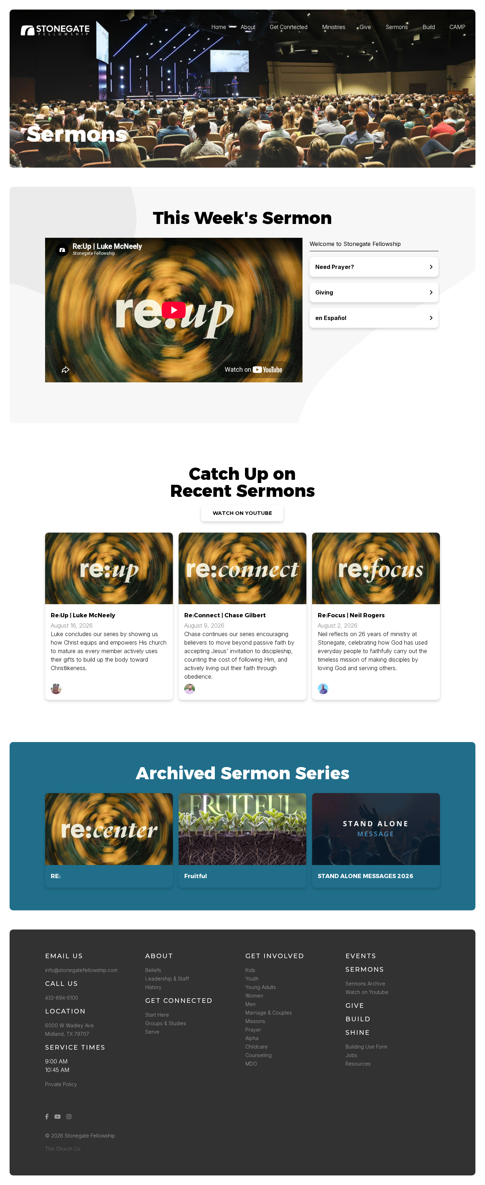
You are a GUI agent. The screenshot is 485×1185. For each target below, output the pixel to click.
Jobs (351, 1055)
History (153, 987)
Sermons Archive (365, 984)
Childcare (256, 1047)
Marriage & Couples (268, 1013)
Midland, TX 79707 (67, 1034)
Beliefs (153, 970)
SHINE (357, 1033)
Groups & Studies (165, 1023)
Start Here (157, 1015)
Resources (358, 1064)
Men (250, 1004)
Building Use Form (366, 1047)
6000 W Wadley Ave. (70, 1025)
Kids (250, 970)
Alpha (251, 1038)
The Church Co (63, 1149)
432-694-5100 (63, 998)
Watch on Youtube (366, 992)
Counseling (258, 1055)
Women (254, 996)
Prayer (253, 1030)
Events (360, 956)
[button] (109, 840)
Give (354, 1006)
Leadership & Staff (167, 979)
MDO (251, 1064)
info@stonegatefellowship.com (81, 970)
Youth (251, 979)
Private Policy (61, 1084)
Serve (152, 1032)
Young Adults (260, 987)
